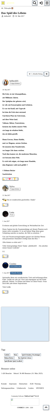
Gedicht (6, 355)
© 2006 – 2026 (25, 407)
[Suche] (34, 3)
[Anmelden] (40, 3)
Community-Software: (25, 396)
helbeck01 (7, 16)
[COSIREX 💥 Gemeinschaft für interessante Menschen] (8, 3)
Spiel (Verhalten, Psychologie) (31, 355)
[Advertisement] (25, 44)
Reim (15, 355)
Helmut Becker (9, 358)
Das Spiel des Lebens (24, 358)
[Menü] (46, 3)
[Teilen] (46, 74)
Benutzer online (8, 368)
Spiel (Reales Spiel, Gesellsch (13, 361)
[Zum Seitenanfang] (46, 407)
